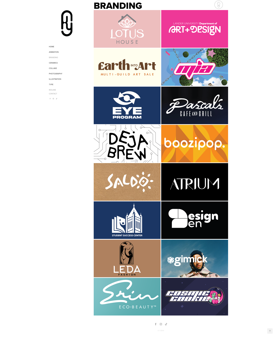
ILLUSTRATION (55, 79)
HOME (51, 46)
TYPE (51, 84)
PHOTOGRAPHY (55, 73)
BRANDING (53, 57)
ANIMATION (54, 52)
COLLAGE (53, 68)
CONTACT (53, 93)
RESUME (52, 90)
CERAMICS (53, 63)
